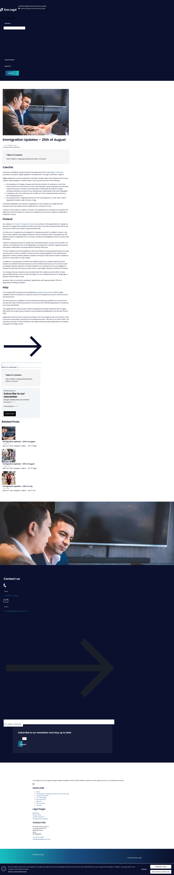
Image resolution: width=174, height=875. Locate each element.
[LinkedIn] (1, 78)
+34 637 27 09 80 (11, 596)
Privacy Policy (37, 815)
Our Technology (41, 798)
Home (38, 792)
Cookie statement (38, 817)
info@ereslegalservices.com (16, 611)
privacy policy (41, 8)
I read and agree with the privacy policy (32, 6)
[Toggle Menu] (14, 28)
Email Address (9, 406)
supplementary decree (45, 292)
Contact (39, 805)
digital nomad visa (57, 172)
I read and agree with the (32, 8)
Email (20, 739)
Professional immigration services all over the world (52, 794)
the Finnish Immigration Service (23, 224)
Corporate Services (42, 796)
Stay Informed (40, 799)
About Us (39, 801)
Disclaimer (36, 813)
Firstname (7, 402)
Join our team (40, 803)
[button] (11, 23)
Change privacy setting (40, 819)
